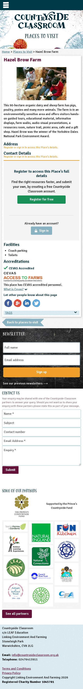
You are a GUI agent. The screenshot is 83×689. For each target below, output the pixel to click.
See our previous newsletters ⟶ (25, 383)
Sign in (44, 231)
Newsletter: (14, 333)
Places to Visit (22, 52)
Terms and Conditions (16, 669)
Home (6, 52)
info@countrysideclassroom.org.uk (35, 655)
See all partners (17, 614)
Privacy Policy (11, 673)
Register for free (41, 199)
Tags (8, 313)
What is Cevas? (14, 289)
